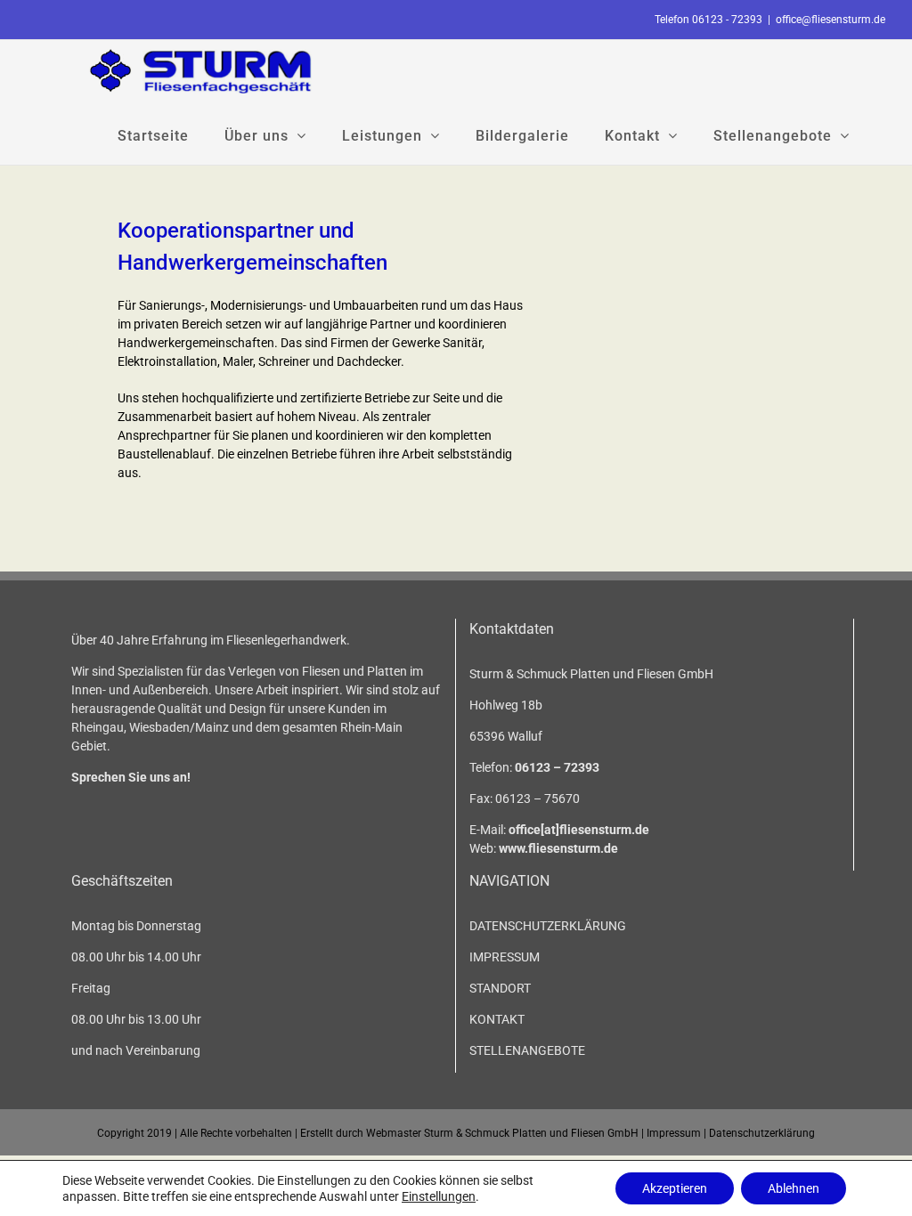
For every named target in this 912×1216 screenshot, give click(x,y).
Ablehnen (793, 1188)
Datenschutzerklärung (762, 1133)
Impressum (674, 1133)
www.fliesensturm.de (558, 848)
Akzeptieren (674, 1188)
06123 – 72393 (557, 767)
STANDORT (500, 988)
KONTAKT (497, 1019)
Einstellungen (439, 1196)
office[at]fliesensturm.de (579, 830)
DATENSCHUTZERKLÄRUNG (547, 926)
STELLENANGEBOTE (527, 1050)
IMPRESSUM (504, 957)
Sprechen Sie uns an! (131, 777)
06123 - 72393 (727, 19)
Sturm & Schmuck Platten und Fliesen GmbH (531, 1133)
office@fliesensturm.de (830, 19)
